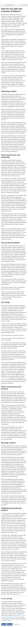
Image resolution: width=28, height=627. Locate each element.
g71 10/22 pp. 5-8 (10, 5)
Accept (4, 624)
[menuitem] (2, 1)
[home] (2, 1)
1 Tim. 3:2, (4, 378)
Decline (10, 624)
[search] (26, 2)
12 (7, 378)
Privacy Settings (7, 620)
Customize (17, 624)
